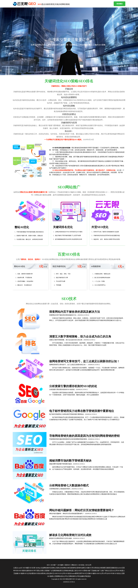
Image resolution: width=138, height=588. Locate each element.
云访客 (41, 570)
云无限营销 (54, 570)
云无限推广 (47, 570)
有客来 (43, 573)
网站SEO (74, 565)
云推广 (98, 570)
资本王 (52, 573)
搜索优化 (114, 568)
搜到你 (29, 570)
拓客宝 (60, 570)
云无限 (56, 568)
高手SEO (82, 573)
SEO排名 (81, 565)
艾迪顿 (93, 570)
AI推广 (89, 570)
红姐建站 (82, 576)
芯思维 (52, 568)
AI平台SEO (107, 573)
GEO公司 (62, 573)
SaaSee (119, 568)
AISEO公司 (99, 573)
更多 (89, 576)
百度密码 (72, 568)
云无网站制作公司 (73, 576)
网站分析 (66, 568)
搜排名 (24, 570)
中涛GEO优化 (115, 573)
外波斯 (82, 568)
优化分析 (99, 568)
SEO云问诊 (28, 573)
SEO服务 (61, 565)
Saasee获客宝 (75, 573)
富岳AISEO (78, 570)
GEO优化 (68, 573)
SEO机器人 (121, 570)
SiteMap (37, 568)
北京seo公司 (113, 570)
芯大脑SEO (88, 568)
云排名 (61, 568)
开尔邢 (94, 568)
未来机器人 (71, 570)
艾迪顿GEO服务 (19, 573)
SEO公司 (88, 565)
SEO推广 (54, 565)
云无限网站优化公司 (60, 576)
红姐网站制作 (45, 568)
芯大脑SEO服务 (90, 573)
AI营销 (84, 570)
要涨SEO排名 (36, 573)
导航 (86, 576)
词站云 (107, 570)
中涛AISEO (18, 570)
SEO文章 (32, 568)
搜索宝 (109, 568)
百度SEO (68, 565)
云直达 (15, 568)
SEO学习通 (35, 570)
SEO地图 (26, 568)
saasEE (20, 568)
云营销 (65, 570)
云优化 (47, 573)
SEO (48, 565)
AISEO (56, 573)
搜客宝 (104, 568)
